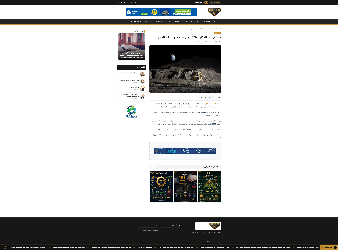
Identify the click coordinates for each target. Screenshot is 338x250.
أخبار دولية (214, 29)
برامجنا (199, 21)
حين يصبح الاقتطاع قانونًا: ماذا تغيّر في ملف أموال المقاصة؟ (129, 95)
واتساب (200, 97)
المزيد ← (120, 67)
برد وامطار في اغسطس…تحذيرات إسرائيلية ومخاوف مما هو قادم (49, 247)
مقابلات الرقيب (187, 21)
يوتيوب (149, 230)
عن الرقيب (159, 21)
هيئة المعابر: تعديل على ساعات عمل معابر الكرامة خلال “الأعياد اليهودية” (131, 247)
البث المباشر (148, 21)
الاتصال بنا (168, 21)
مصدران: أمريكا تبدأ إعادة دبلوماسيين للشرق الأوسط (235, 247)
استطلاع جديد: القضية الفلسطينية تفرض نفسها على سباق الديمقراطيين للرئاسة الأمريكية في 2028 (284, 247)
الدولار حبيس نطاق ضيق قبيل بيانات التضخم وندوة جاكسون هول (196, 247)
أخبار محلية (207, 21)
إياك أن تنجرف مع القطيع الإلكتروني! (129, 80)
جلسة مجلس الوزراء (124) (165, 247)
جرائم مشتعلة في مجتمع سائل (130, 73)
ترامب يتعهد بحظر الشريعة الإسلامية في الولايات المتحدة (89, 247)
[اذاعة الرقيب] (214, 12)
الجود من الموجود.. (134, 87)
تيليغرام (144, 230)
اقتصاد (177, 21)
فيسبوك (211, 97)
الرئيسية (216, 21)
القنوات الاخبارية (136, 21)
